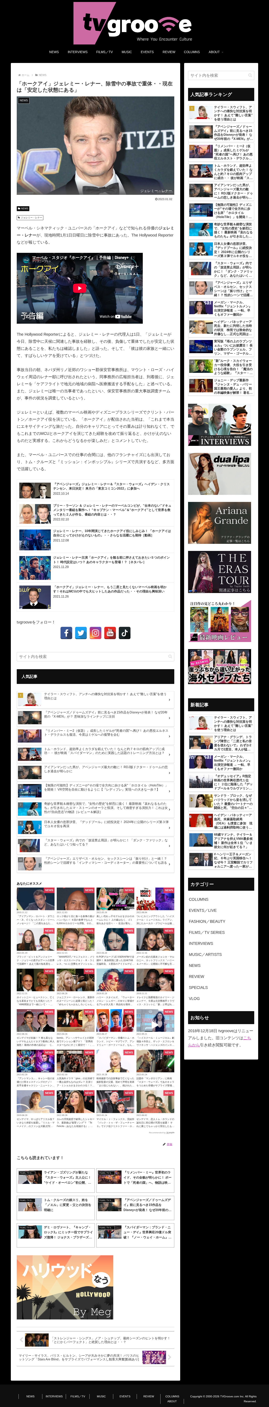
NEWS (24, 208)
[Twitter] (81, 633)
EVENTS (125, 1396)
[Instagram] (95, 633)
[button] (170, 656)
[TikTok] (124, 633)
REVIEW (148, 1396)
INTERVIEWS (54, 1396)
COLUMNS (172, 1396)
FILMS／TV (77, 1396)
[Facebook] (66, 633)
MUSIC (101, 1396)
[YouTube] (110, 633)
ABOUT (172, 1401)
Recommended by (157, 1133)
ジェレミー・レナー (31, 217)
